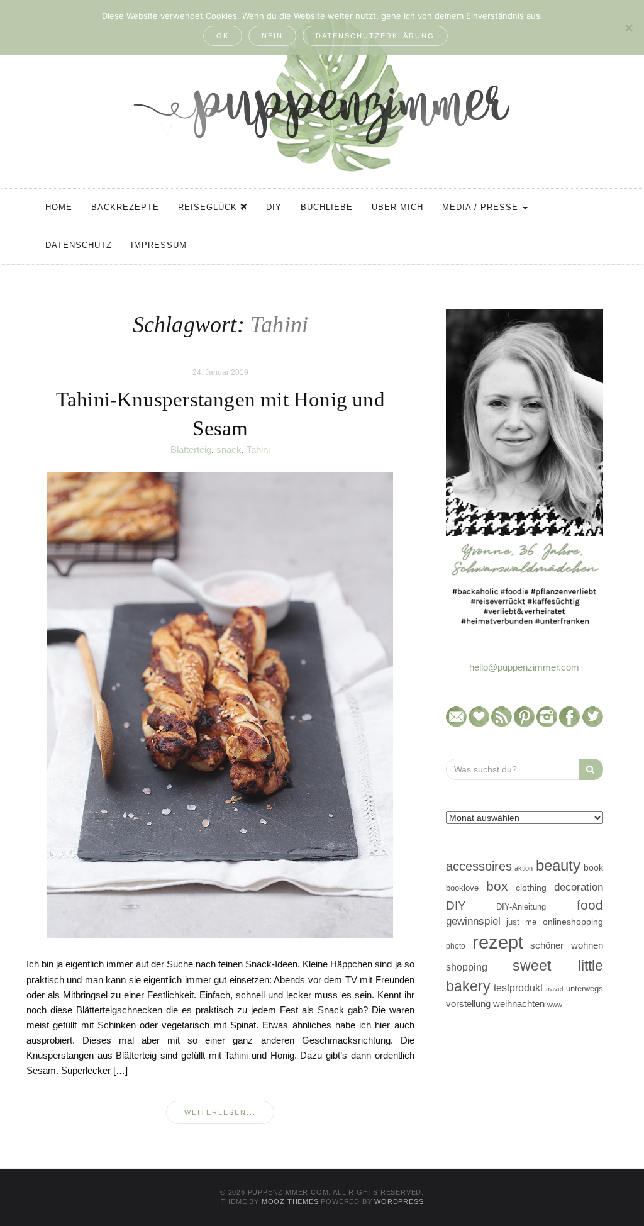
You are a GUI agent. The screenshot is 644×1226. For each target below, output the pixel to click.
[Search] (591, 769)
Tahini (258, 449)
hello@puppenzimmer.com (524, 667)
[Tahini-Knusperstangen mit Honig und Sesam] (220, 704)
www (554, 1004)
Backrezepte (125, 207)
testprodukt (518, 987)
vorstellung (468, 1003)
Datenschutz (78, 245)
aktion (523, 868)
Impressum (159, 245)
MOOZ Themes (290, 1201)
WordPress (398, 1201)
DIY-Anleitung (521, 906)
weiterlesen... (220, 1112)
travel (554, 989)
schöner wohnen (566, 945)
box (497, 886)
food (590, 905)
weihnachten (519, 1003)
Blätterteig (190, 449)
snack (229, 449)
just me (521, 922)
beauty (558, 865)
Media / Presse (481, 207)
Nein (272, 36)
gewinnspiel (473, 921)
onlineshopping (573, 922)
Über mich (397, 207)
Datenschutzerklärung (375, 36)
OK (222, 36)
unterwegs (584, 988)
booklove (462, 888)
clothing (531, 888)
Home (58, 207)
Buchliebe (327, 207)
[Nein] (628, 27)
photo (455, 946)
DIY (274, 207)
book (593, 867)
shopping (466, 966)
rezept (497, 942)
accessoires (479, 866)
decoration (578, 887)
